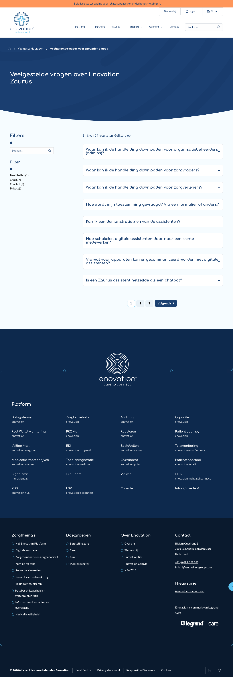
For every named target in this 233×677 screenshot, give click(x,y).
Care (73, 550)
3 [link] (149, 303)
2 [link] (140, 303)
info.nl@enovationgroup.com (193, 568)
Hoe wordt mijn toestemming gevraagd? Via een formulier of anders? (152, 204)
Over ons (154, 27)
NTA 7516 (130, 570)
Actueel (115, 27)
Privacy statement (108, 670)
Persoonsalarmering (28, 570)
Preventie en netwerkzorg (31, 577)
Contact (174, 27)
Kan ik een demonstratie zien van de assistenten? (133, 222)
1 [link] (131, 303)
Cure (73, 557)
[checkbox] (34, 175)
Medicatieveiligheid (27, 615)
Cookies (166, 670)
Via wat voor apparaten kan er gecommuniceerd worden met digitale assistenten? (152, 261)
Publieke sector (79, 564)
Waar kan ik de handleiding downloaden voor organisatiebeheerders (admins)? (152, 151)
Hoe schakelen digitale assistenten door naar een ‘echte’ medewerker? (140, 240)
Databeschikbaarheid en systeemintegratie (30, 593)
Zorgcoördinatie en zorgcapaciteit (36, 557)
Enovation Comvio (136, 564)
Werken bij (170, 11)
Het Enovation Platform (30, 544)
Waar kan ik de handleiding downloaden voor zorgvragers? (142, 170)
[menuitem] (82, 27)
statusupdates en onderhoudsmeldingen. (135, 4)
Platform (80, 27)
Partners (100, 27)
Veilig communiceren (28, 584)
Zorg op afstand (25, 564)
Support (134, 27)
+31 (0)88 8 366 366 (186, 562)
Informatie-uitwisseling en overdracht (32, 605)
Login (191, 11)
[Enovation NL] (118, 369)
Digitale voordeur (26, 550)
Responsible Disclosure (140, 670)
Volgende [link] (165, 303)
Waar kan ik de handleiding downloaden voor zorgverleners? (144, 187)
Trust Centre (83, 670)
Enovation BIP (134, 557)
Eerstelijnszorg (79, 544)
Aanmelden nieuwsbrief (189, 591)
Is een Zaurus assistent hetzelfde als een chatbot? (134, 280)
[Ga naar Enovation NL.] (9, 49)
